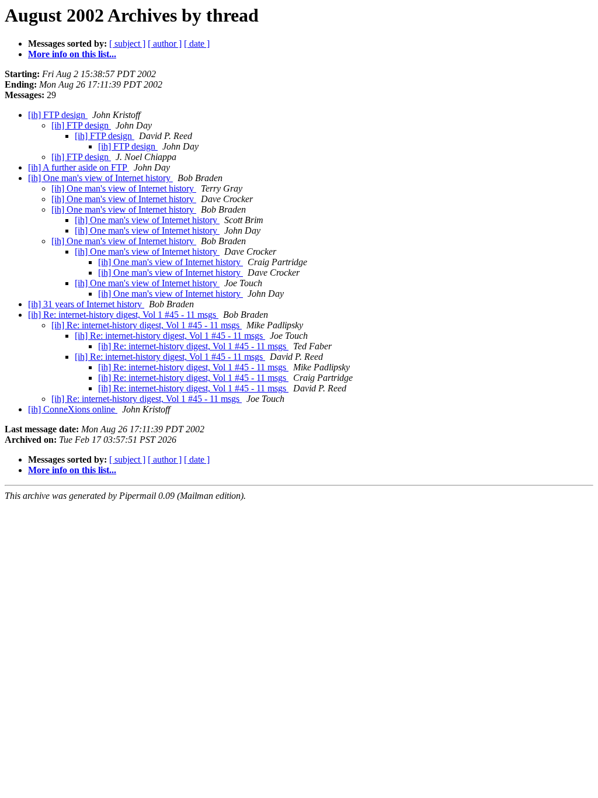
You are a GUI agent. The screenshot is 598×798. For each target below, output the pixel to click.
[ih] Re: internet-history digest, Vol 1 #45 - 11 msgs (123, 315)
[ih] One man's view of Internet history (100, 178)
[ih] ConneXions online (72, 409)
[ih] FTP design (58, 115)
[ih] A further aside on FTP (78, 167)
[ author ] (165, 43)
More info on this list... (72, 54)
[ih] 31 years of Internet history (86, 304)
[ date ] (197, 43)
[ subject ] (127, 43)
